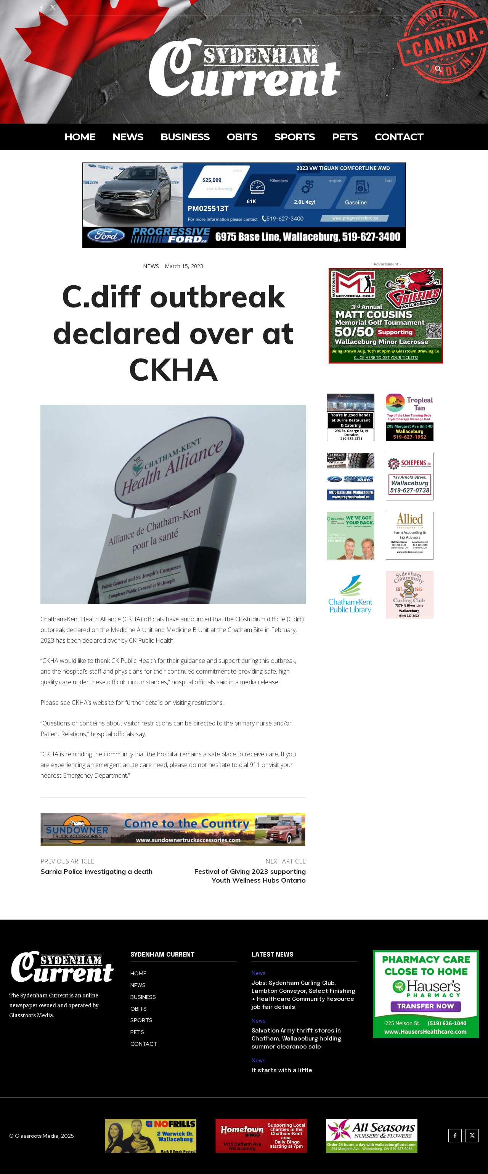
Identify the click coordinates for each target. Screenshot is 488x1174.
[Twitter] (53, 8)
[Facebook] (41, 8)
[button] (438, 69)
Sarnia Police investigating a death (96, 871)
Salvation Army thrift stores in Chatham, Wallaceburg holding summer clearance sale (296, 1039)
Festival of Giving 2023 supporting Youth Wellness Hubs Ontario (250, 876)
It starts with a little (282, 1071)
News (151, 266)
